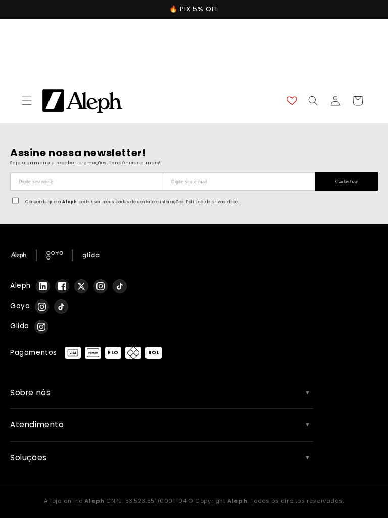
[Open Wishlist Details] (292, 101)
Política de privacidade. (212, 202)
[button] (27, 101)
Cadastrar (346, 181)
